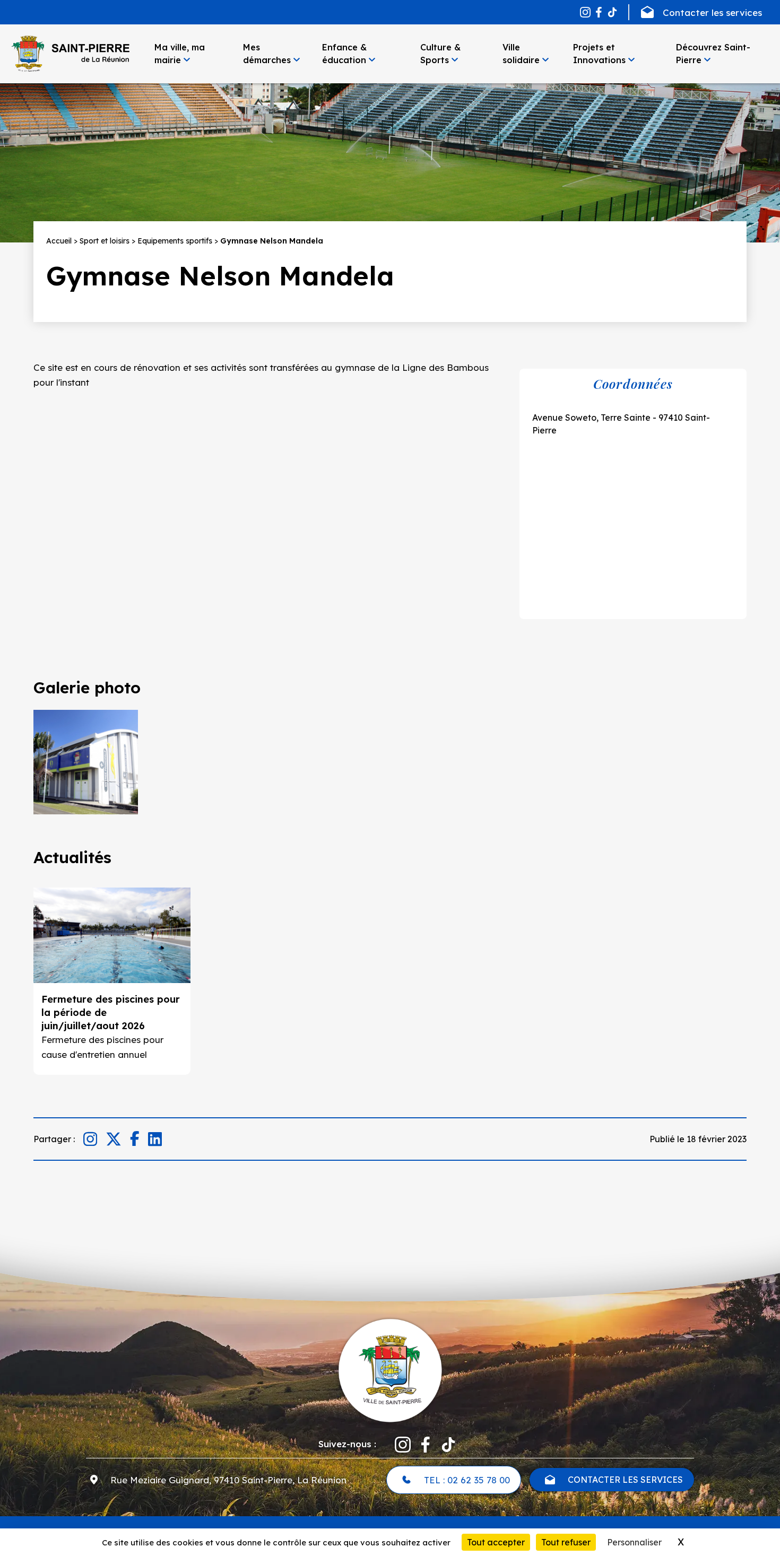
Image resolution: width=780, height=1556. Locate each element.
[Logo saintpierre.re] (390, 1369)
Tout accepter (496, 1542)
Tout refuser (566, 1542)
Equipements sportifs (174, 241)
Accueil (59, 241)
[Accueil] (70, 53)
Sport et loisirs (104, 241)
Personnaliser (634, 1542)
